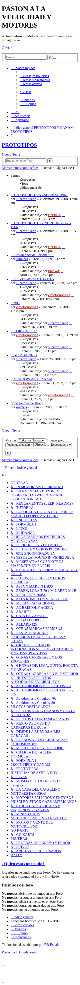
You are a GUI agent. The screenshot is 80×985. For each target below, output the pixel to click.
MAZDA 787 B (25, 355)
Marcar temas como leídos (20, 168)
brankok (54, 271)
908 (17, 303)
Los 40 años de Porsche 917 (34, 255)
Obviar (7, 48)
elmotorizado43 (59, 295)
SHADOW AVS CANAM (33, 379)
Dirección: (42, 444)
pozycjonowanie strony (27, 403)
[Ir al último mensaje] (63, 215)
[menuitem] (34, 76)
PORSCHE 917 (25, 331)
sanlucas (22, 259)
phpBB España (49, 945)
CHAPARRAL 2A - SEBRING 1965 (41, 195)
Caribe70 (54, 215)
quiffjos (21, 407)
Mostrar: (11, 440)
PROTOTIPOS (19, 145)
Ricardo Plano (26, 199)
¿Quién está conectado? (23, 863)
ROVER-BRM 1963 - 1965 (34, 279)
